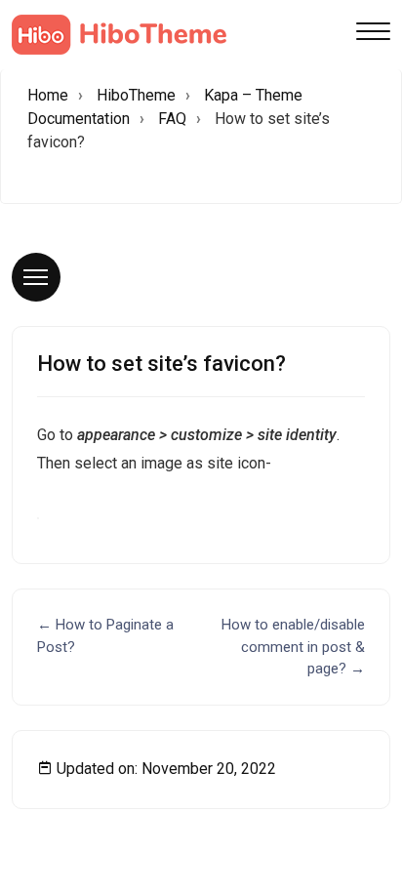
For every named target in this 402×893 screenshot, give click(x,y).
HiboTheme (136, 95)
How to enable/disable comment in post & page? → (293, 646)
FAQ (172, 118)
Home (47, 95)
